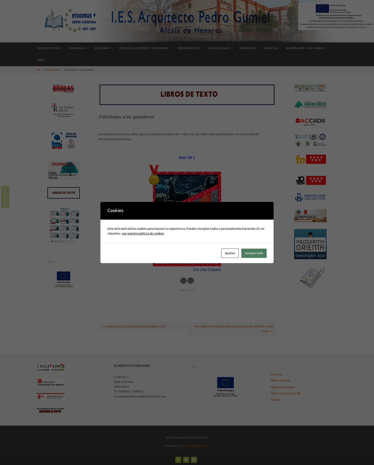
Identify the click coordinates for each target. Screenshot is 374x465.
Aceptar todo (254, 253)
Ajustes (230, 253)
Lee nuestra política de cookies (143, 233)
